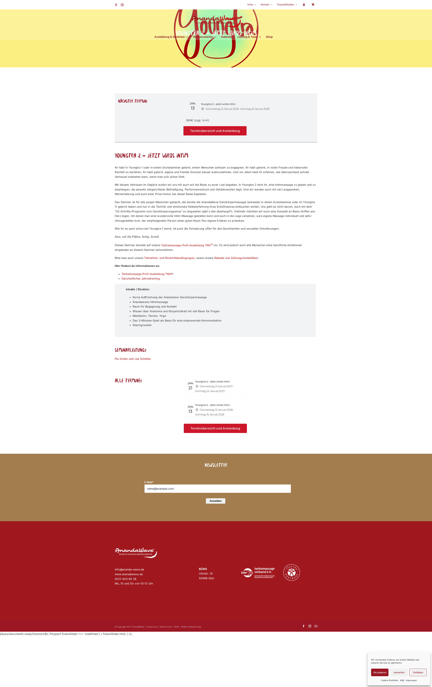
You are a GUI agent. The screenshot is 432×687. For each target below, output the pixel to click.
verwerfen (399, 672)
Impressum (411, 680)
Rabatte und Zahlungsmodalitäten (236, 258)
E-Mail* (149, 482)
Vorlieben (418, 672)
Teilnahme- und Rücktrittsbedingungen (169, 258)
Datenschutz (166, 626)
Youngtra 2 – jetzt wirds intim (218, 104)
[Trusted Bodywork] (291, 565)
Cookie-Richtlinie (389, 680)
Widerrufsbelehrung (191, 626)
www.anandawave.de (129, 574)
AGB (402, 680)
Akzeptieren (379, 672)
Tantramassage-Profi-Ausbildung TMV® (147, 274)
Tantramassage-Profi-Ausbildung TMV (186, 245)
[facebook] (303, 626)
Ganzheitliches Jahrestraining (141, 278)
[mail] (316, 626)
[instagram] (309, 626)
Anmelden (216, 500)
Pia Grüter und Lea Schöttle (133, 358)
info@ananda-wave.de (129, 569)
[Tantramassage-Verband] (258, 568)
